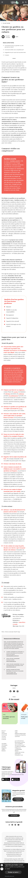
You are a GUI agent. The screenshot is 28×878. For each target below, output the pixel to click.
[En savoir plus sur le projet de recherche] (2, 869)
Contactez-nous (19, 755)
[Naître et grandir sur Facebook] (12, 825)
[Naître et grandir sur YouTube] (18, 825)
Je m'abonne (14, 815)
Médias (16, 750)
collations (21, 394)
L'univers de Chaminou (20, 735)
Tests (16, 732)
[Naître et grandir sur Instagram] (9, 825)
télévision (7, 394)
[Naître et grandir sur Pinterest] (15, 825)
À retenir (7, 55)
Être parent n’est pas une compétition (20, 743)
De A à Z (4, 730)
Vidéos (3, 749)
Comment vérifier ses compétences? (14, 49)
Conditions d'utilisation (20, 746)
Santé (3, 732)
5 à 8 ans (4, 739)
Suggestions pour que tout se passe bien (15, 52)
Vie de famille (6, 23)
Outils (16, 730)
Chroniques (4, 745)
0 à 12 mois (4, 735)
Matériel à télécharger (20, 733)
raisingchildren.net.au (11, 673)
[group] (10, 713)
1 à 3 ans (4, 736)
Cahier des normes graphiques (19, 752)
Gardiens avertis (15, 161)
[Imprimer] (18, 691)
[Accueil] (14, 2)
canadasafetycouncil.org (12, 655)
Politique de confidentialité (18, 748)
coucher (16, 392)
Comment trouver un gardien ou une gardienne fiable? (14, 46)
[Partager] (10, 691)
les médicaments (13, 396)
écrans (20, 408)
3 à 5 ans (4, 738)
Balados (4, 750)
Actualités (4, 743)
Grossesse (4, 733)
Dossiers (4, 746)
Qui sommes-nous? (20, 745)
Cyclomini (17, 736)
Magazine (4, 748)
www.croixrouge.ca (11, 661)
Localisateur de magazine (18, 799)
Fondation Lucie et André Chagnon (14, 846)
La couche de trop (19, 741)
